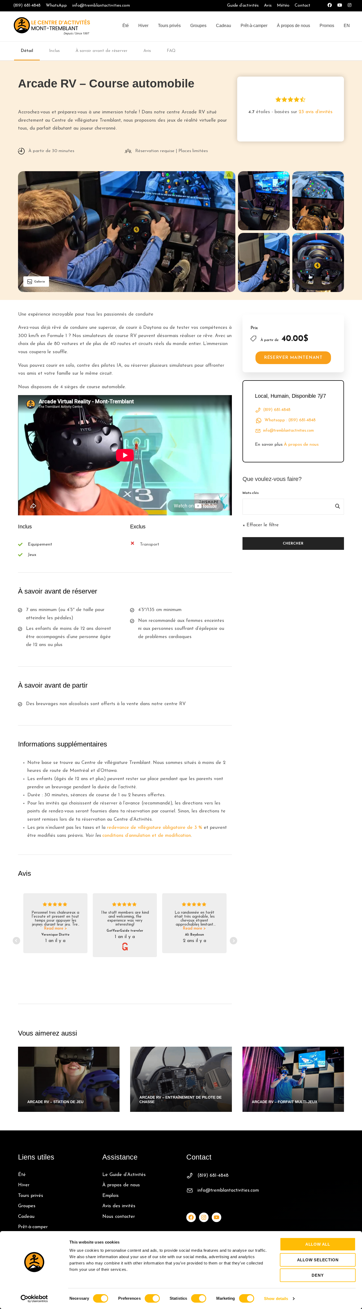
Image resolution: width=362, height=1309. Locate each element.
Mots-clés (250, 493)
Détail (27, 51)
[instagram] (349, 5)
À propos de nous (293, 25)
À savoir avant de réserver (101, 51)
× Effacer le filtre (260, 525)
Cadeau (223, 25)
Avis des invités (118, 1206)
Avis (268, 5)
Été (125, 25)
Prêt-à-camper (254, 25)
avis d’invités (316, 112)
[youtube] (339, 5)
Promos (327, 25)
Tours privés (169, 25)
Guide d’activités (243, 5)
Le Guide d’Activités (124, 1175)
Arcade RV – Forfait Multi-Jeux (284, 1101)
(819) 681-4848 (27, 5)
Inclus (54, 51)
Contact (302, 5)
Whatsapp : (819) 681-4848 (290, 420)
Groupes (198, 25)
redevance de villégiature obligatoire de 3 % (154, 827)
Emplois (110, 1195)
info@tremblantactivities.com (101, 5)
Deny (318, 1275)
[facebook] (330, 5)
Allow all (317, 1244)
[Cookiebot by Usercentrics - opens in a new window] (34, 1299)
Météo (283, 5)
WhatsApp (56, 5)
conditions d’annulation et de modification (146, 835)
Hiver (143, 25)
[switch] (152, 1298)
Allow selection (318, 1260)
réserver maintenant (293, 358)
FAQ (171, 51)
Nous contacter (118, 1216)
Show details (276, 1298)
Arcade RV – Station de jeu (55, 1101)
